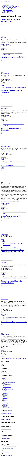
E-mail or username (5, 444)
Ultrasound (5, 405)
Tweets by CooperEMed (6, 419)
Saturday (8, 11)
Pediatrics (5, 393)
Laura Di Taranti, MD (5, 44)
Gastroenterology (7, 384)
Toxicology (3, 353)
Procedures (5, 394)
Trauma (5, 404)
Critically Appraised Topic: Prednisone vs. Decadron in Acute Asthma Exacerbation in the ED (12, 249)
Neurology (5, 388)
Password (3, 445)
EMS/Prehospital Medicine (9, 382)
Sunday (6, 12)
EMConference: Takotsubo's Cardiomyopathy (10, 217)
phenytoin (3, 348)
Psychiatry (5, 395)
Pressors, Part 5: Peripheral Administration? (10, 20)
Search (2, 364)
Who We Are (3, 371)
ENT (4, 383)
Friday (7, 10)
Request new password (8, 448)
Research (5, 400)
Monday (8, 5)
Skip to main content (5, 1)
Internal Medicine (7, 387)
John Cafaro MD (4, 234)
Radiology (5, 398)
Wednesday (10, 7)
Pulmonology (3, 272)
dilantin (2, 350)
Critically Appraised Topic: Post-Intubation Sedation (12, 282)
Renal (4, 399)
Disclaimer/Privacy (5, 372)
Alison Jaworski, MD (5, 37)
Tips (4, 401)
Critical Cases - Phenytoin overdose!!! (14, 322)
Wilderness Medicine (7, 407)
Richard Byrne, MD (5, 334)
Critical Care (3, 48)
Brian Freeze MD (7, 438)
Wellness (5, 406)
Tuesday (11, 6)
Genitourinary (6, 385)
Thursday (8, 8)
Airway (5, 378)
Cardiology (3, 239)
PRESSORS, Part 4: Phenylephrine (13, 57)
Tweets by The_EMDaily (6, 413)
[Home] (1, 2)
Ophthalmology (6, 390)
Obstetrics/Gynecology (8, 389)
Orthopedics (5, 392)
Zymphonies (9, 455)
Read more (14, 87)
